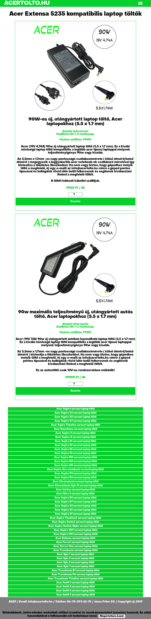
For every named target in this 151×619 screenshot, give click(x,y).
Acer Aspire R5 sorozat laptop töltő (75, 498)
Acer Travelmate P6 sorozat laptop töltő (76, 574)
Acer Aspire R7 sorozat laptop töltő (75, 502)
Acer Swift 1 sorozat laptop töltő (75, 583)
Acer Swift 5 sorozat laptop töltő (75, 591)
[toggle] (140, 3)
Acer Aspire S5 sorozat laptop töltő (75, 510)
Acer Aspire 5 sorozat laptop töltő (75, 433)
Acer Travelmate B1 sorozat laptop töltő (75, 570)
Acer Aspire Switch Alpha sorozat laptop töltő (75, 526)
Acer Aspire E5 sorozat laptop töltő (75, 449)
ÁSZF (13, 601)
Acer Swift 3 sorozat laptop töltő (75, 587)
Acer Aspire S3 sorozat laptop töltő (75, 506)
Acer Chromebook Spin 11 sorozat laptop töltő (75, 486)
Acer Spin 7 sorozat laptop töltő (75, 566)
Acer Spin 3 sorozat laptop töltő (75, 558)
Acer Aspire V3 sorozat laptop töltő (75, 413)
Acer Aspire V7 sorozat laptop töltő (75, 421)
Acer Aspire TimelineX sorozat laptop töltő (75, 518)
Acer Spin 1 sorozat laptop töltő (75, 554)
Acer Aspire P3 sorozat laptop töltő (75, 473)
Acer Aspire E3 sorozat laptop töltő (75, 445)
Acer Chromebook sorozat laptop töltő (76, 481)
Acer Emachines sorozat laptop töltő (75, 429)
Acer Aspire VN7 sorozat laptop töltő (75, 530)
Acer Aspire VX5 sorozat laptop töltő (76, 534)
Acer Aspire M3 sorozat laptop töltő (75, 461)
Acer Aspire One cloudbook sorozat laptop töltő (75, 469)
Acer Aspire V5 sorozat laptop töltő (75, 417)
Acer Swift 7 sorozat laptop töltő (75, 595)
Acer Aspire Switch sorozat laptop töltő (75, 522)
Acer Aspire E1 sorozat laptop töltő (75, 441)
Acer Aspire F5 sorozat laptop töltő (75, 453)
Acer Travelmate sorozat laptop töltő (75, 550)
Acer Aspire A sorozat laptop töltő (75, 437)
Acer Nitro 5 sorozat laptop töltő (75, 494)
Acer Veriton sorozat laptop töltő (75, 490)
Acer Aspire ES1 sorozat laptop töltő (75, 457)
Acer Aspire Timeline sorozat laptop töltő (75, 425)
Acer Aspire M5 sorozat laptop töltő (75, 465)
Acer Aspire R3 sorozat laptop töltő (75, 477)
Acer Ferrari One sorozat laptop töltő (75, 546)
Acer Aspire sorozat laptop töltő (76, 409)
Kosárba (75, 201)
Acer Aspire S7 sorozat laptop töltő (75, 514)
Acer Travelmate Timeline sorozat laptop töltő (75, 578)
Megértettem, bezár (112, 616)
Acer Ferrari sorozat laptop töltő (75, 542)
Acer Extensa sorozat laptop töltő (75, 538)
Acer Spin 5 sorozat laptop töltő (75, 562)
